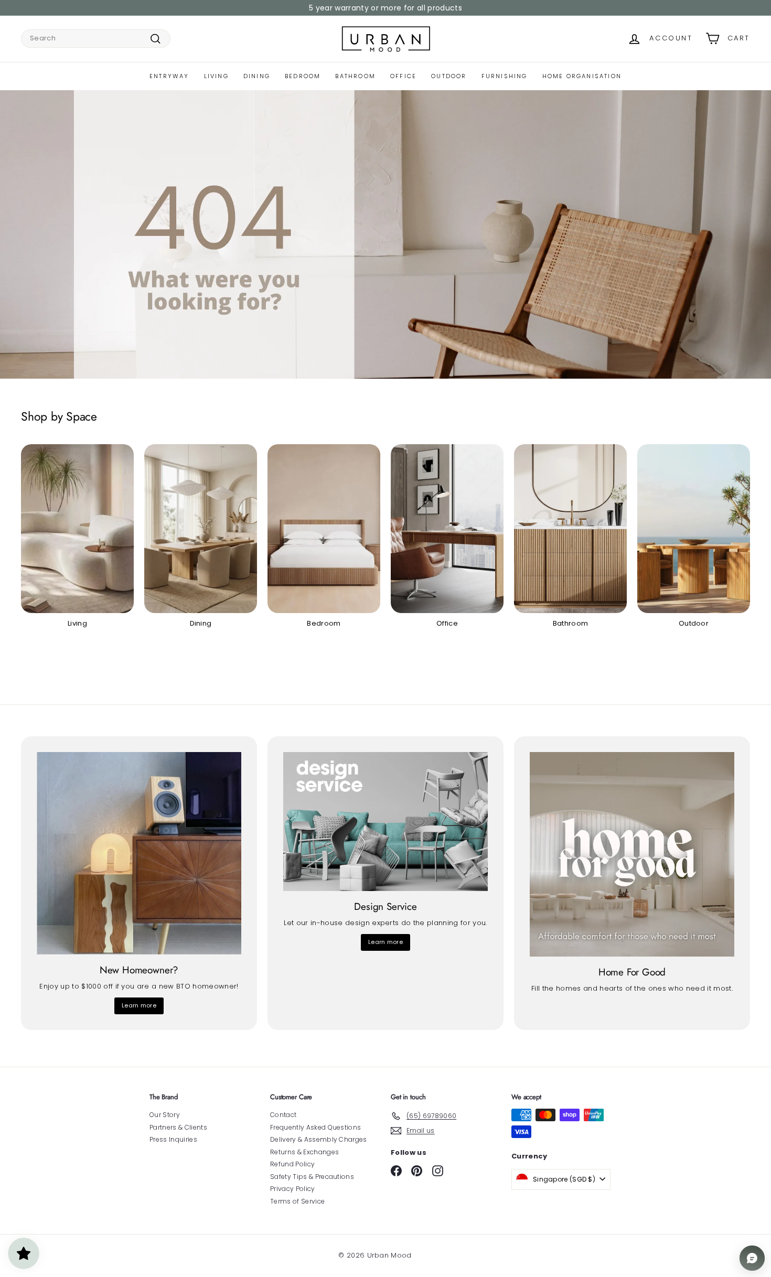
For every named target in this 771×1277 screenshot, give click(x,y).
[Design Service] (385, 821)
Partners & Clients (178, 1127)
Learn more (139, 1005)
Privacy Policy (292, 1188)
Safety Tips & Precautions (312, 1176)
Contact (283, 1114)
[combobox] (95, 38)
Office (403, 76)
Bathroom (355, 76)
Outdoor (448, 76)
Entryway (169, 76)
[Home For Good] (632, 854)
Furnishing (504, 76)
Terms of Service (297, 1201)
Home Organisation (582, 76)
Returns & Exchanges (304, 1151)
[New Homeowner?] (139, 853)
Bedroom (302, 76)
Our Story (164, 1114)
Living (216, 76)
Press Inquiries (173, 1139)
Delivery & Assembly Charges (318, 1139)
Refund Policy (292, 1164)
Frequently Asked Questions (315, 1127)
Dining (256, 76)
